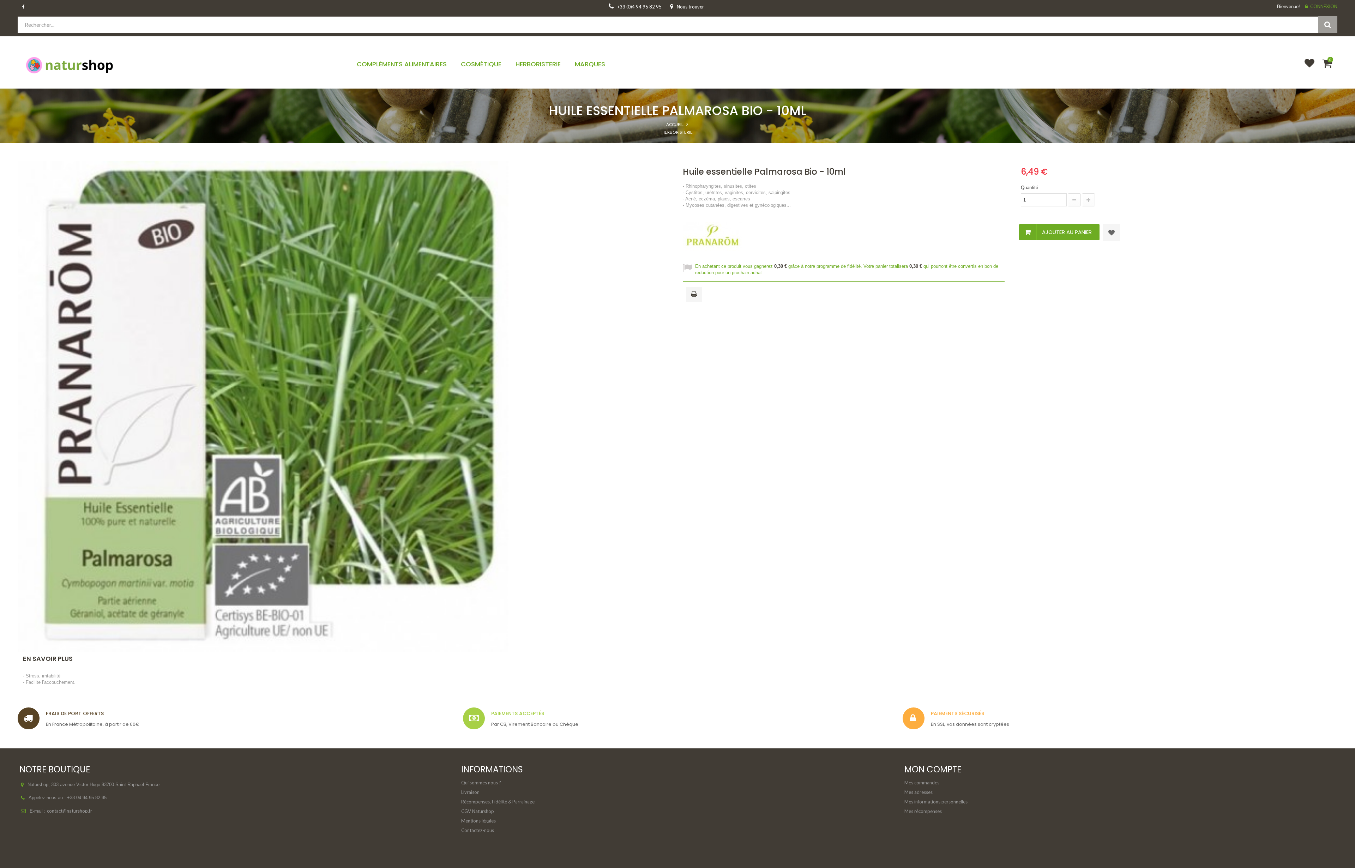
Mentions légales (478, 821)
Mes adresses (918, 792)
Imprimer (695, 295)
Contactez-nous (477, 830)
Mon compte (932, 769)
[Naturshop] (179, 64)
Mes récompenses (923, 811)
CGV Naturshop (477, 811)
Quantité (1029, 187)
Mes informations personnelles (936, 801)
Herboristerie (677, 132)
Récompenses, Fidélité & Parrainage (498, 801)
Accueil (674, 124)
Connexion (1323, 6)
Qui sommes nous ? (481, 782)
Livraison (470, 792)
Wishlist (1306, 67)
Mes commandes (921, 782)
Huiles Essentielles (677, 146)
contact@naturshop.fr (69, 811)
